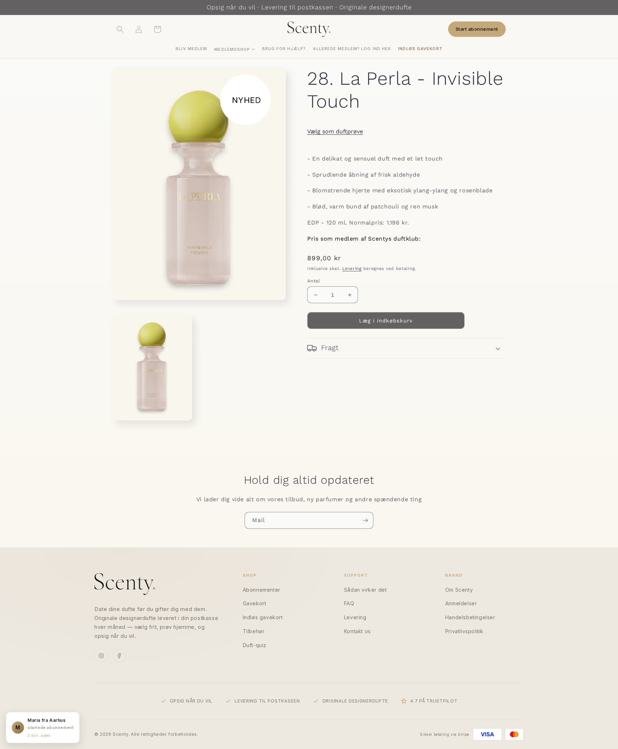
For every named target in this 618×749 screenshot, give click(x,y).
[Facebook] (119, 655)
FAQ (349, 603)
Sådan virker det (365, 590)
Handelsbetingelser (470, 617)
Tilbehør (254, 631)
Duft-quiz (254, 645)
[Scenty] (124, 584)
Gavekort (254, 603)
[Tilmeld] (365, 520)
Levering (352, 268)
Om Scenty (459, 590)
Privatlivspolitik (464, 631)
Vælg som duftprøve (335, 131)
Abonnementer (261, 590)
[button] (235, 49)
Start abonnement (477, 29)
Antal (313, 281)
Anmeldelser (461, 603)
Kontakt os (357, 631)
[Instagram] (101, 655)
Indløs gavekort (263, 617)
